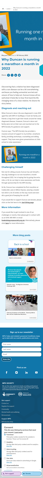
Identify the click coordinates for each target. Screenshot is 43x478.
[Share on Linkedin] (15, 75)
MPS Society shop (7, 422)
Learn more (18, 432)
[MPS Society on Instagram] (16, 372)
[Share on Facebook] (8, 75)
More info (9, 446)
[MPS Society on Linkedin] (26, 372)
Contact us (5, 403)
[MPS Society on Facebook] (6, 372)
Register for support (8, 406)
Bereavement (6, 415)
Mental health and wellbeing (10, 412)
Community (5, 409)
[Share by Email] (19, 75)
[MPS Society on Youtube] (36, 372)
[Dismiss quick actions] (40, 469)
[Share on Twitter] (12, 75)
